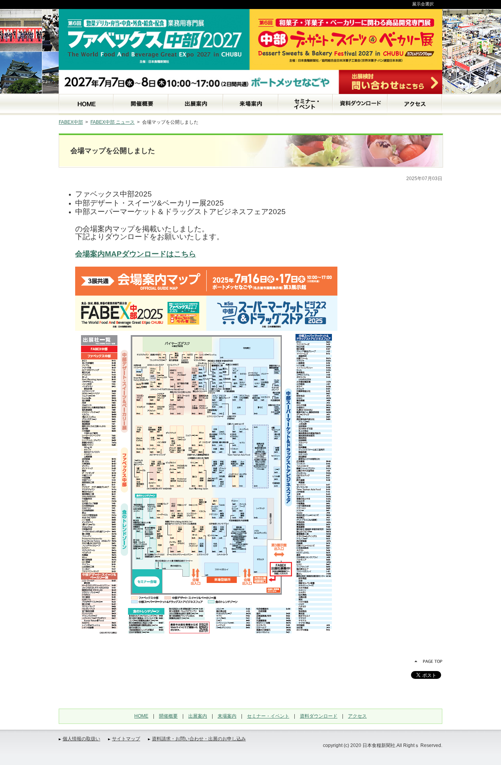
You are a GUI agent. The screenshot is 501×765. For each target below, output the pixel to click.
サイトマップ (126, 739)
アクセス (357, 716)
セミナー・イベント (268, 716)
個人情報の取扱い (81, 739)
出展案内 (197, 716)
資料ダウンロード (318, 716)
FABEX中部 (71, 122)
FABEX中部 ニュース (112, 122)
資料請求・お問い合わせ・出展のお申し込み (199, 739)
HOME (141, 716)
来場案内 (227, 716)
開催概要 (168, 716)
